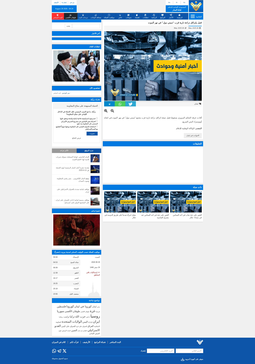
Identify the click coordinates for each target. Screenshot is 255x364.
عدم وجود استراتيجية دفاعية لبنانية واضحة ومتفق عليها (78, 118)
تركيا (72, 316)
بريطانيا (61, 317)
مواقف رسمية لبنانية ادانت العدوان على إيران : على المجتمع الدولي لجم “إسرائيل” (72, 201)
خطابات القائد (94, 47)
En (169, 2)
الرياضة (154, 17)
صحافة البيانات (96, 17)
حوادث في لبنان (192, 135)
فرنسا (98, 312)
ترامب (66, 316)
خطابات (145, 17)
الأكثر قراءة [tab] (64, 151)
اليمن (85, 321)
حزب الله (80, 316)
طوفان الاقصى (84, 311)
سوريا (60, 311)
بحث (68, 26)
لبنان (196, 104)
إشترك (143, 351)
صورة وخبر (95, 211)
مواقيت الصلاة (109, 17)
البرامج (162, 17)
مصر (98, 307)
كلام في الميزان (59, 342)
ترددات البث (83, 17)
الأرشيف (56, 2)
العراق (91, 326)
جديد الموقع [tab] (89, 151)
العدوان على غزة (81, 326)
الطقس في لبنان (82, 330)
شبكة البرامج (100, 342)
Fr (176, 2)
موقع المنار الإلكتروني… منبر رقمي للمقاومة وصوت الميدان (73, 179)
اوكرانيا (90, 322)
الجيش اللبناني (94, 333)
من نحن (72, 2)
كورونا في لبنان (83, 306)
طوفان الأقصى (72, 311)
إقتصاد (137, 17)
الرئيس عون (63, 330)
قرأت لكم (74, 342)
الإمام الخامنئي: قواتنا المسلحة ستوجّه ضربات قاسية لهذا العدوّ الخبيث (72, 158)
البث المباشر (57, 93)
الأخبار (171, 17)
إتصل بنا (64, 2)
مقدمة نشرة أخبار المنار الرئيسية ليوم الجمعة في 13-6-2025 (72, 169)
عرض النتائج (76, 138)
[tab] (76, 105)
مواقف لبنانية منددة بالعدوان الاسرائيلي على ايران (73, 190)
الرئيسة (179, 17)
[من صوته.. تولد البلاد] (76, 230)
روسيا (95, 316)
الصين (74, 330)
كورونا (70, 306)
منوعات (128, 17)
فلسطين (61, 306)
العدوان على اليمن (68, 326)
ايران (96, 321)
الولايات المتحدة (72, 321)
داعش (88, 317)
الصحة (69, 330)
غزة (92, 311)
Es (184, 2)
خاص (120, 17)
